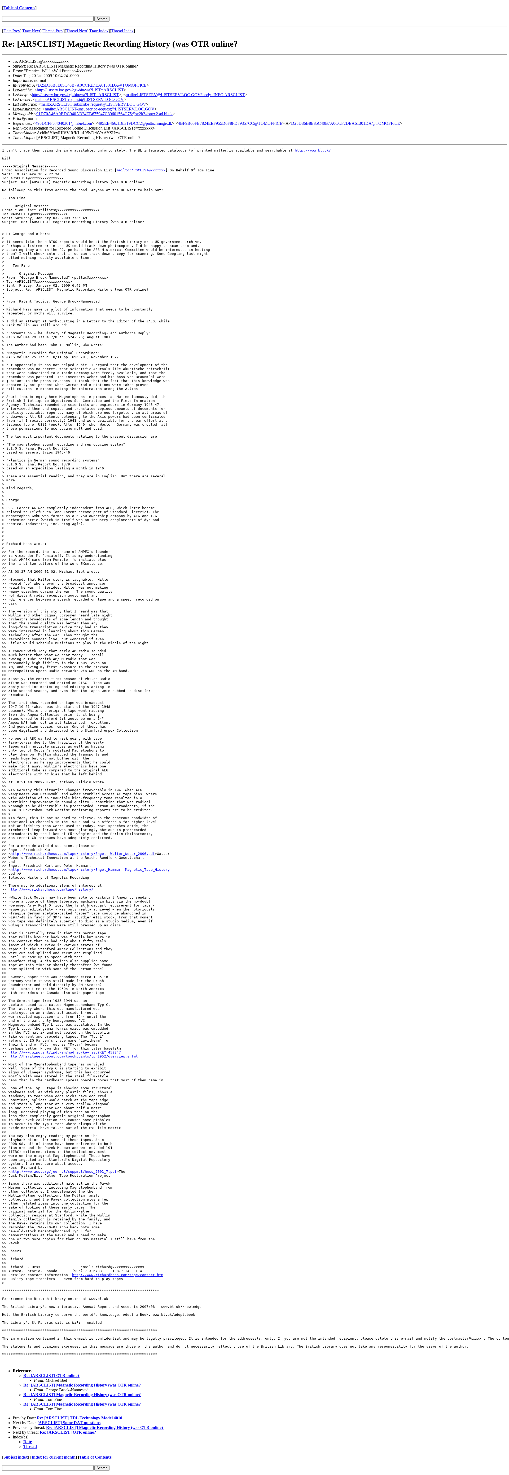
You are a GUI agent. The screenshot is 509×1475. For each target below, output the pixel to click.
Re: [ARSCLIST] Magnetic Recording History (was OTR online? (82, 1385)
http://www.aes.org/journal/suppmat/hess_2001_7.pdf (64, 1172)
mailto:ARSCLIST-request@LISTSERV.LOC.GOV (79, 99)
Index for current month (54, 1457)
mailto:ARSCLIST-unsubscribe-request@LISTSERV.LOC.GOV (100, 109)
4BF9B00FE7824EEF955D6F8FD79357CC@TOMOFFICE (230, 123)
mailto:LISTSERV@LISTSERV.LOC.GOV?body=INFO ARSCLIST (185, 94)
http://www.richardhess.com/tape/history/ (50, 889)
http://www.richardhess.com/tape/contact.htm (117, 1275)
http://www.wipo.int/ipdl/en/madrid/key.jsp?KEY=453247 (64, 1052)
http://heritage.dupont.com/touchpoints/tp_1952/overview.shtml (73, 1056)
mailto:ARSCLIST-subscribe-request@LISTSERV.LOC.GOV (93, 104)
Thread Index (122, 31)
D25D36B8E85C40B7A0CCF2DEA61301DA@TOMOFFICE (92, 85)
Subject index (15, 1457)
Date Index (99, 31)
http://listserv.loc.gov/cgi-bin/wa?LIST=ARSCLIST (80, 90)
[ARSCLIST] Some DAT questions (68, 1422)
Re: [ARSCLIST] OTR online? (51, 1375)
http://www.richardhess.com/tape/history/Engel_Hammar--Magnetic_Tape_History (90, 870)
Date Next (31, 31)
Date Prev (11, 31)
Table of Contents (19, 8)
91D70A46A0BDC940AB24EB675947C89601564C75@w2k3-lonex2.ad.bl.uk (104, 114)
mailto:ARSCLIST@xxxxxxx (141, 170)
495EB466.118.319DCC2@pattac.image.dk (135, 123)
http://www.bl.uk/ (313, 150)
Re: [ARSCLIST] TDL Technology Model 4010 (79, 1418)
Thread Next (76, 31)
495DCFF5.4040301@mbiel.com (63, 123)
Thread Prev (53, 31)
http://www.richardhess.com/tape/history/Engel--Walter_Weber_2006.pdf (83, 854)
